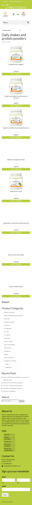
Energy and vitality (9, 322)
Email (4, 486)
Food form (7, 325)
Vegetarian (8, 367)
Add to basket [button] (16, 74)
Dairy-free (7, 319)
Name (4, 477)
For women (7, 335)
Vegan (7, 364)
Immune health (8, 341)
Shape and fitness (9, 357)
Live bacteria (7, 348)
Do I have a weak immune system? (13, 385)
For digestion (7, 328)
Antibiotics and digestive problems (12, 388)
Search (22, 401)
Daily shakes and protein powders (13, 315)
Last (18, 483)
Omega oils (7, 351)
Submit (5, 495)
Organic (6, 354)
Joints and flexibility (9, 344)
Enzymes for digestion (9, 391)
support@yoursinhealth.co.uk (11, 466)
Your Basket (16, 1)
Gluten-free (7, 338)
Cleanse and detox (9, 312)
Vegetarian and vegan (10, 361)
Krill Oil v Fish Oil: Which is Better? (12, 382)
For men (6, 331)
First (3, 483)
